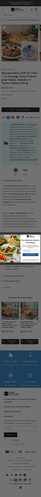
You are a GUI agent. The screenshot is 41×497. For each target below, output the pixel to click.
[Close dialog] (40, 236)
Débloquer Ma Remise (30, 254)
